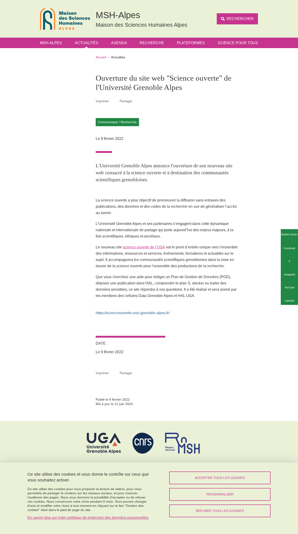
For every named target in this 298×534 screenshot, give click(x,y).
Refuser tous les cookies (220, 511)
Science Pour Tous (238, 43)
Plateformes (191, 43)
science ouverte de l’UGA (144, 247)
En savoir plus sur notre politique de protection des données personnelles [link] (88, 518)
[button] (137, 101)
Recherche (152, 43)
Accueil (101, 57)
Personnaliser (220, 494)
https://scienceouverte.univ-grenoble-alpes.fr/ (132, 313)
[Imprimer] (114, 101)
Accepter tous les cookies (220, 478)
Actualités (86, 43)
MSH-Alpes (51, 43)
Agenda (119, 43)
